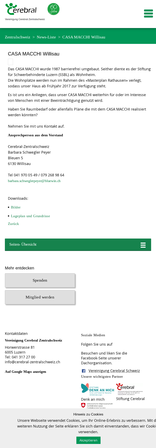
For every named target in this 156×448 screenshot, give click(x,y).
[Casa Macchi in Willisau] (10, 62)
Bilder (16, 207)
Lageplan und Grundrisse (30, 216)
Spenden (40, 280)
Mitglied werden (40, 297)
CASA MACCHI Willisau (83, 37)
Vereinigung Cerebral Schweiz (114, 370)
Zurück (13, 224)
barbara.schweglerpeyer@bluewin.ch (34, 181)
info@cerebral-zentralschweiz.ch (32, 361)
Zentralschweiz (17, 37)
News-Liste (46, 37)
